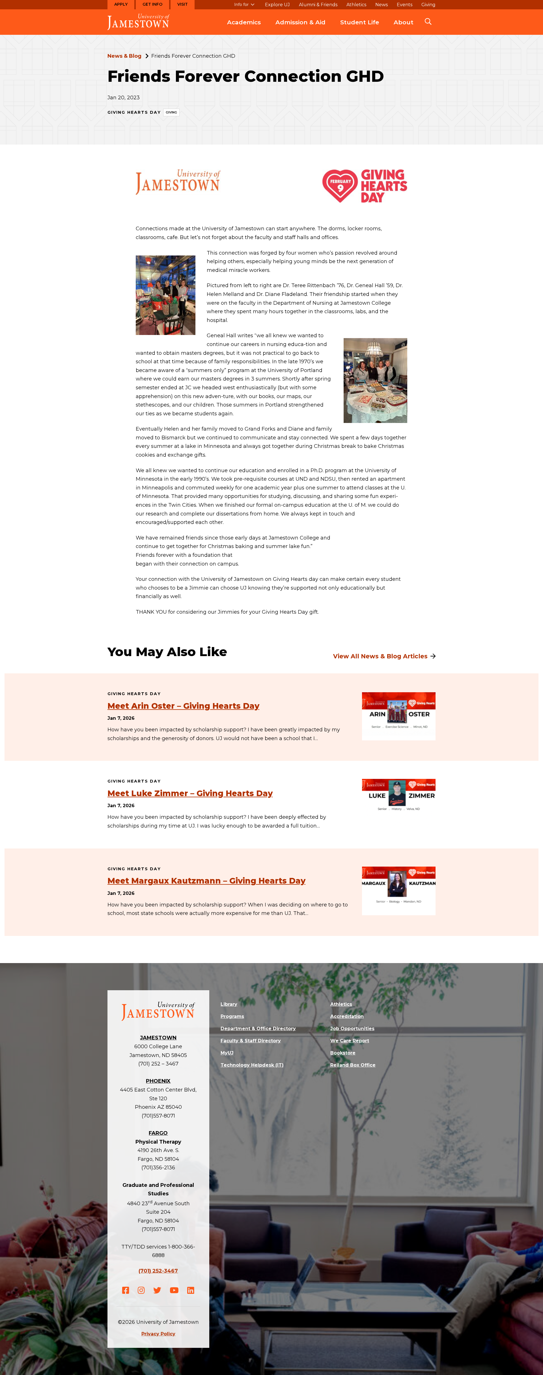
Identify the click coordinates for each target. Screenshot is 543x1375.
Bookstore (342, 1053)
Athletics (356, 5)
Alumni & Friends (318, 5)
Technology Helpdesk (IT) (252, 1065)
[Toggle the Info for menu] (244, 7)
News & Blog (124, 56)
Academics (244, 22)
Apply (121, 4)
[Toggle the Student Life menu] (359, 28)
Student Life (359, 22)
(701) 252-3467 (158, 1271)
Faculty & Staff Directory (251, 1040)
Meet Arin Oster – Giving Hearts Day (183, 706)
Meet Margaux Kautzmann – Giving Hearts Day (206, 881)
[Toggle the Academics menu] (244, 28)
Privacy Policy (158, 1334)
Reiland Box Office (353, 1065)
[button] (428, 22)
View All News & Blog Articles (380, 656)
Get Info (152, 4)
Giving (428, 5)
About (403, 22)
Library (229, 1004)
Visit (182, 4)
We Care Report (349, 1040)
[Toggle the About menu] (403, 28)
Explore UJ (277, 5)
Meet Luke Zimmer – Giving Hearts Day (190, 793)
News (381, 5)
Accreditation (347, 1016)
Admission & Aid (300, 22)
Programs (232, 1016)
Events (404, 5)
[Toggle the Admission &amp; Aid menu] (300, 28)
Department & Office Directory (258, 1028)
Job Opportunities (352, 1028)
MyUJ (227, 1053)
